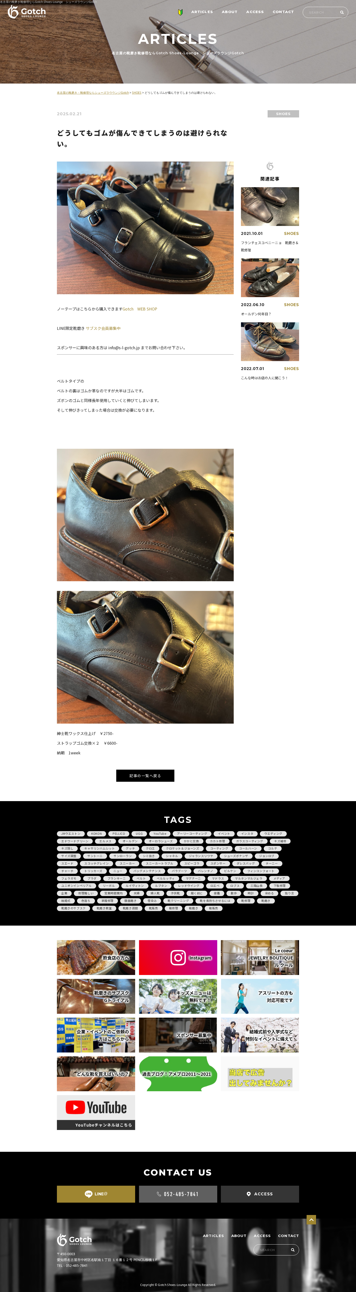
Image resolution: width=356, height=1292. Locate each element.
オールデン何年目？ (256, 313)
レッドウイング (188, 885)
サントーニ (95, 856)
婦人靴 (155, 893)
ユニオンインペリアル (76, 885)
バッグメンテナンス (147, 871)
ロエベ (215, 885)
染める (269, 893)
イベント (224, 833)
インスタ (247, 833)
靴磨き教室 (104, 908)
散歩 (234, 893)
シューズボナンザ (236, 856)
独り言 (289, 893)
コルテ (272, 848)
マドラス (218, 878)
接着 (217, 893)
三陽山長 (256, 885)
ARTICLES (202, 11)
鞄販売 (213, 908)
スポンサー (218, 863)
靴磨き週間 (130, 908)
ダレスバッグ (246, 863)
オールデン (130, 841)
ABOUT (230, 11)
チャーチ (67, 871)
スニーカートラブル (159, 863)
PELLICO (119, 833)
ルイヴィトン (135, 885)
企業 (64, 893)
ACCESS (255, 11)
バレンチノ (205, 871)
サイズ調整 (69, 856)
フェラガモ (69, 878)
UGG (139, 833)
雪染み (152, 900)
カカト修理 (217, 841)
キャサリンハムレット (99, 848)
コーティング (219, 848)
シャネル (172, 856)
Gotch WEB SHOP (140, 309)
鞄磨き (193, 908)
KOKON (96, 833)
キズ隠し (67, 848)
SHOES (283, 113)
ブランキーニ (117, 878)
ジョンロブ (266, 856)
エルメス (105, 841)
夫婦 (137, 893)
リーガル (109, 885)
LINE (101, 1193)
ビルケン (230, 871)
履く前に (197, 893)
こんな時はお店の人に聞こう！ (264, 377)
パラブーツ (179, 871)
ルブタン (161, 885)
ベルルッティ (166, 878)
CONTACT (283, 11)
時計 (251, 893)
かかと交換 (191, 841)
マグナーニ (193, 878)
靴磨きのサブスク (73, 908)
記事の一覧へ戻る (145, 775)
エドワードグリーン (74, 841)
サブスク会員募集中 (103, 328)
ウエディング (273, 833)
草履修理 (107, 900)
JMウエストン (70, 833)
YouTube (160, 833)
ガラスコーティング (249, 841)
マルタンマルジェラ (248, 878)
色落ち (86, 900)
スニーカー (127, 863)
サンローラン (123, 856)
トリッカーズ (93, 871)
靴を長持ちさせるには (215, 900)
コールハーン (248, 848)
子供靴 (175, 893)
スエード (67, 863)
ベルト (141, 878)
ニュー (118, 871)
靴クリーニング (178, 900)
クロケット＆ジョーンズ (182, 848)
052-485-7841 (181, 1194)
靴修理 (245, 900)
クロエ (150, 848)
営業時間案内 (113, 893)
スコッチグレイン (96, 863)
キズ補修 (280, 841)
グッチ (130, 848)
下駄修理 (280, 885)
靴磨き (266, 900)
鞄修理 (173, 908)
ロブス (235, 885)
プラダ (92, 878)
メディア (279, 878)
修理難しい (85, 893)
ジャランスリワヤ (201, 856)
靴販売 (153, 908)
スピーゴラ (192, 863)
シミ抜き (149, 856)
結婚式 (65, 900)
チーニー (272, 863)
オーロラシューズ (161, 841)
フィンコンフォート (261, 871)
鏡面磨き (130, 900)
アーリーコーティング (192, 833)
